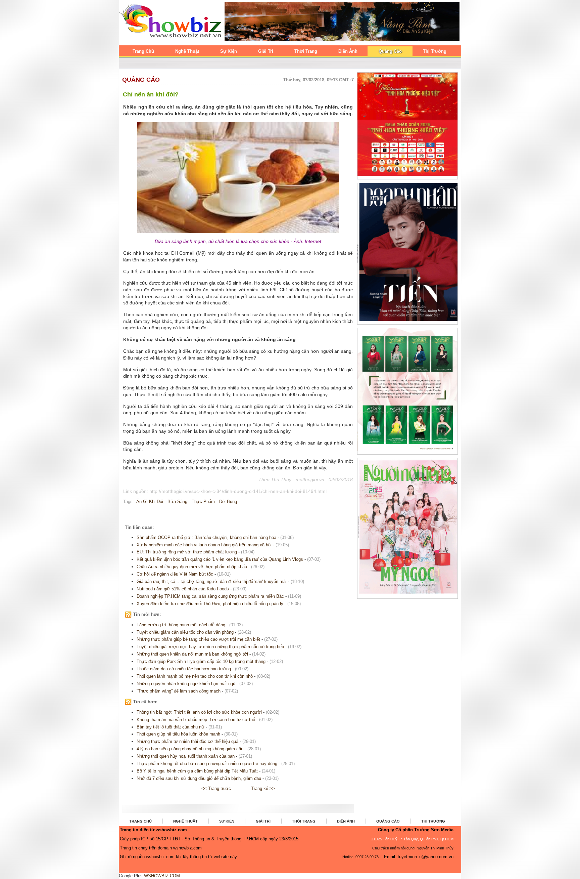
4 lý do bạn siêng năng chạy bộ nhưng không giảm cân (190, 748)
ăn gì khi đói (149, 501)
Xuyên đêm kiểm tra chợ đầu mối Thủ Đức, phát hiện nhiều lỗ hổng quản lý (210, 603)
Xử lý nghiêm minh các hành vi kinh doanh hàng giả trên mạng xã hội (204, 544)
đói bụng (228, 501)
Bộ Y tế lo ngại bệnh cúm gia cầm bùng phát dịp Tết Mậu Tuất (197, 770)
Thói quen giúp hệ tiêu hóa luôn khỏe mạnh (178, 734)
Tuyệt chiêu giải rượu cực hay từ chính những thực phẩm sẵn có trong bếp (210, 646)
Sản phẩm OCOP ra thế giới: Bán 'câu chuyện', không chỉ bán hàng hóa (206, 537)
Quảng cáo (141, 79)
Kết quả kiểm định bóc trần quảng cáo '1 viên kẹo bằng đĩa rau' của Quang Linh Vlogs (220, 559)
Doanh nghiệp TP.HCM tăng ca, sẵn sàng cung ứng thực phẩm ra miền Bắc (210, 596)
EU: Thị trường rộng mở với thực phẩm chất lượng (187, 551)
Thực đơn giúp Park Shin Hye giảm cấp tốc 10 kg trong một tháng (201, 661)
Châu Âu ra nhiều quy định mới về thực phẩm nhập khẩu (192, 566)
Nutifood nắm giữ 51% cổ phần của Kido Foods (183, 588)
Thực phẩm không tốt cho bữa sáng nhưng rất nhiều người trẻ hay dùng (207, 763)
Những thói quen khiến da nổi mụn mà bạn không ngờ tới (192, 654)
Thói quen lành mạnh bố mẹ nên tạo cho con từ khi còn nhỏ (195, 676)
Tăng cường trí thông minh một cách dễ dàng (181, 624)
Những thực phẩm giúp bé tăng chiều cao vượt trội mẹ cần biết (198, 639)
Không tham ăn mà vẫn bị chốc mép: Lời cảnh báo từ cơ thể (196, 719)
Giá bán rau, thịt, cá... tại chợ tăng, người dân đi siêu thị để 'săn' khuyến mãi (212, 581)
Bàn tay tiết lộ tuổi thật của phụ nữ (170, 726)
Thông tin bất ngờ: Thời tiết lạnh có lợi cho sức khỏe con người (199, 712)
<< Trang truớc (216, 788)
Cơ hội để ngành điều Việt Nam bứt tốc (175, 574)
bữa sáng (177, 501)
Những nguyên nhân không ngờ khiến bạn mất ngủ (186, 683)
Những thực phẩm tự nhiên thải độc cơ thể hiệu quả (187, 741)
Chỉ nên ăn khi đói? (151, 94)
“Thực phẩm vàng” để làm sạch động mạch (179, 691)
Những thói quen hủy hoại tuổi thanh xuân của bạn (186, 756)
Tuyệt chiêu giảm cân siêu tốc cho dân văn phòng (185, 632)
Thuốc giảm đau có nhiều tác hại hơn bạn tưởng (184, 668)
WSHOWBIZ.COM (162, 875)
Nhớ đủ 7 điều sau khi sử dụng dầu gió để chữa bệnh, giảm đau (199, 778)
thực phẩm (203, 501)
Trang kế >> (263, 788)
